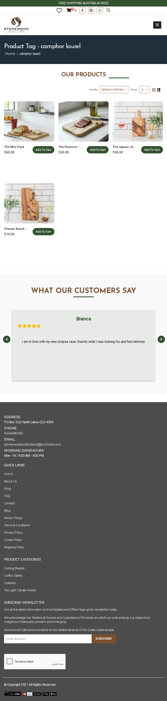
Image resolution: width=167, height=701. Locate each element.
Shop (7, 488)
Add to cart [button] (43, 149)
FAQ (7, 496)
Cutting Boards (14, 568)
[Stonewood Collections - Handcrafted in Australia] (16, 25)
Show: (133, 89)
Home (10, 54)
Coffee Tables (13, 575)
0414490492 (13, 433)
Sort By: (93, 89)
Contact (9, 503)
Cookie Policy (13, 540)
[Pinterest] (91, 10)
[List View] (158, 90)
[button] (6, 339)
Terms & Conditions (17, 525)
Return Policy (13, 518)
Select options (98, 149)
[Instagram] (100, 10)
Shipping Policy (14, 547)
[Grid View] (154, 90)
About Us (10, 481)
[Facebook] (82, 10)
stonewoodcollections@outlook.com (32, 444)
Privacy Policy (13, 532)
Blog (7, 510)
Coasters (10, 583)
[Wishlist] (59, 10)
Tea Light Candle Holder (20, 590)
